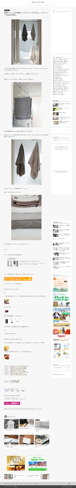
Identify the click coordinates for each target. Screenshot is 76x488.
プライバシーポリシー (8, 486)
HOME (21, 5)
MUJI (62, 61)
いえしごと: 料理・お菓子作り (58, 67)
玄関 (54, 89)
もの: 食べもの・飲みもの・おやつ (58, 80)
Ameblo (54, 5)
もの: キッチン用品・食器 (65, 69)
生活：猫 (63, 94)
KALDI (58, 61)
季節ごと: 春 (61, 88)
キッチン (55, 83)
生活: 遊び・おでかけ (57, 94)
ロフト (61, 86)
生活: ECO (58, 89)
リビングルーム (56, 86)
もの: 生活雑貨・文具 (57, 77)
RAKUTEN (66, 61)
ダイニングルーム (66, 83)
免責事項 (15, 486)
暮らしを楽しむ (29, 5)
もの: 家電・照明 (56, 72)
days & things (38, 2)
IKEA (55, 61)
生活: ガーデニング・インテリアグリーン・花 (60, 91)
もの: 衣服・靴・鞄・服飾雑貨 (58, 78)
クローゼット (60, 83)
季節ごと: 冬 (66, 86)
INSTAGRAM (46, 5)
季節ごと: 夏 (55, 88)
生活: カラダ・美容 (64, 89)
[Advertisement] (61, 32)
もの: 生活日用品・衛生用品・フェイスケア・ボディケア (61, 75)
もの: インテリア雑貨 (57, 69)
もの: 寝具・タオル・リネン (64, 72)
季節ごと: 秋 (66, 88)
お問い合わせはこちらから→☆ (59, 374)
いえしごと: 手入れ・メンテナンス (58, 64)
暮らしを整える (38, 5)
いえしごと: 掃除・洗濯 (57, 66)
